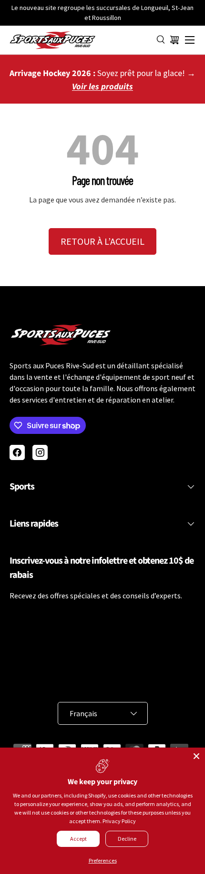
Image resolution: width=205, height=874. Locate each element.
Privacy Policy (119, 821)
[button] (174, 40)
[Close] (196, 756)
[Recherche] (161, 40)
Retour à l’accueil (102, 241)
